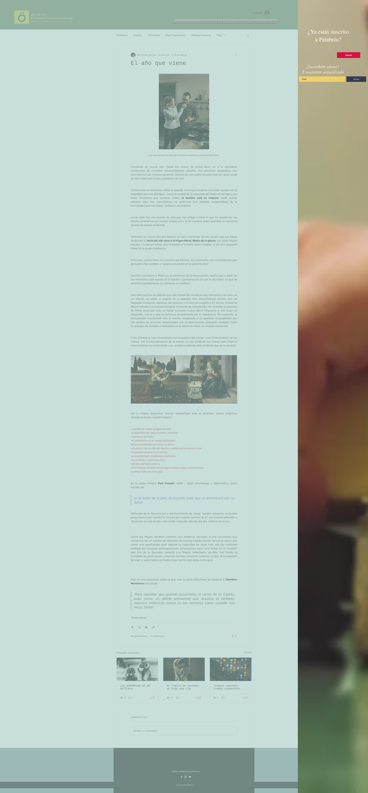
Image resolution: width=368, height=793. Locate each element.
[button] (348, 55)
